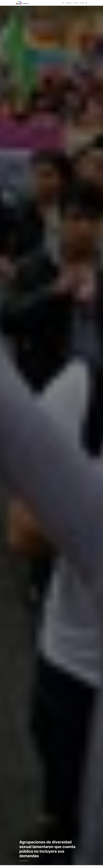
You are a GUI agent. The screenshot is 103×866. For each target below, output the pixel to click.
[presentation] (64, 2)
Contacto (82, 2)
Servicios (75, 2)
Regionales (69, 2)
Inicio (63, 2)
